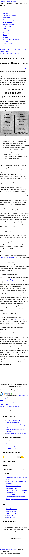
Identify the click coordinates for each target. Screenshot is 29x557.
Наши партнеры (11, 515)
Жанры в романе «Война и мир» (10, 53)
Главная (5, 13)
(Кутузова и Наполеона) (7, 257)
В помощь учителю (12, 448)
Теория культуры (8, 26)
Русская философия (9, 33)
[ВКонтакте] (2, 394)
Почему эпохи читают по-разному (16, 490)
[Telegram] (6, 394)
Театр (5, 28)
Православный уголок (12, 422)
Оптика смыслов (8, 46)
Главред (23, 68)
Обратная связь (7, 43)
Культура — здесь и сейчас (8, 1)
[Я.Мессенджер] (0, 394)
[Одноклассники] (4, 394)
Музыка (5, 37)
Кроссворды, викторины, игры (12, 39)
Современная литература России (16, 433)
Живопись (6, 30)
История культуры (8, 24)
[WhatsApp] (11, 394)
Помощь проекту (11, 513)
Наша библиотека (11, 509)
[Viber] (9, 394)
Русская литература (9, 20)
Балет (5, 35)
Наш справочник (11, 511)
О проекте (6, 41)
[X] (8, 394)
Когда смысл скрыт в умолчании (15, 496)
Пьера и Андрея (9, 280)
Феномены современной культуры (16, 425)
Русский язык (7, 17)
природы (2, 180)
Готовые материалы (12, 446)
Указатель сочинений (9, 15)
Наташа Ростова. (19, 319)
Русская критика (11, 427)
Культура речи (7, 22)
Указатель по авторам (12, 444)
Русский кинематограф (13, 420)
